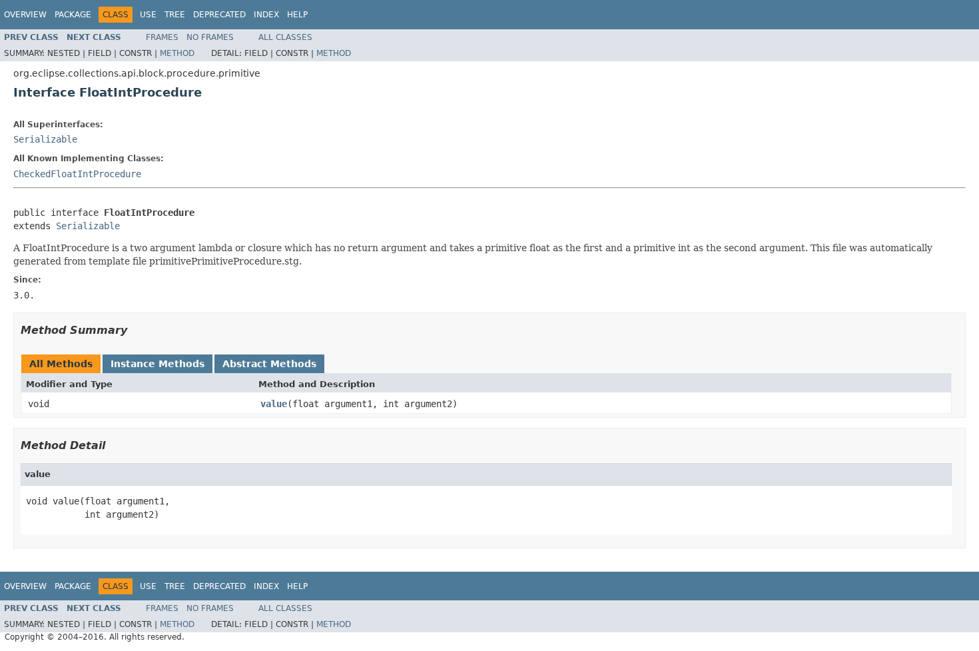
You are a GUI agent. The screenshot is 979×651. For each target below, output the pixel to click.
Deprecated (219, 14)
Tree (174, 14)
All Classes (285, 37)
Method (177, 53)
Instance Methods (157, 363)
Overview (25, 14)
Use (148, 14)
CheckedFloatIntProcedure (77, 174)
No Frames (210, 37)
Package (73, 14)
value (273, 403)
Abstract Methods (269, 363)
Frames (162, 37)
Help (297, 14)
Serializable (45, 139)
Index (266, 14)
